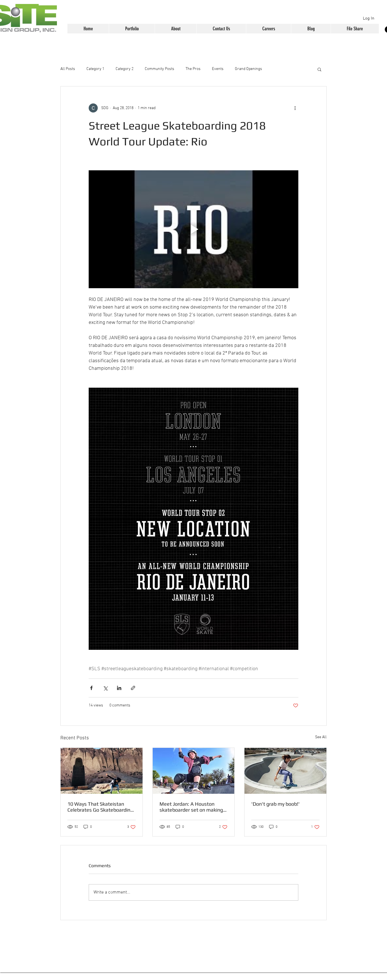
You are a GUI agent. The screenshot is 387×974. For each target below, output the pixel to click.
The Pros (193, 69)
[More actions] (295, 108)
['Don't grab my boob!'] (285, 771)
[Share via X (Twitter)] (105, 688)
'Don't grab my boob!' (275, 804)
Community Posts (159, 69)
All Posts (67, 69)
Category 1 (95, 69)
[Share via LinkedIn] (119, 688)
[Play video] (193, 229)
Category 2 (124, 69)
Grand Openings (248, 69)
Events (218, 69)
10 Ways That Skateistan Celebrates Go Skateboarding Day (100, 807)
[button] (132, 28)
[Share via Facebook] (91, 688)
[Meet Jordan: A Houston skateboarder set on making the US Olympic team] (194, 771)
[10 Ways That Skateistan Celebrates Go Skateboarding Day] (102, 771)
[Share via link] (133, 688)
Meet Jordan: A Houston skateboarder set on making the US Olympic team (191, 807)
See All (321, 737)
